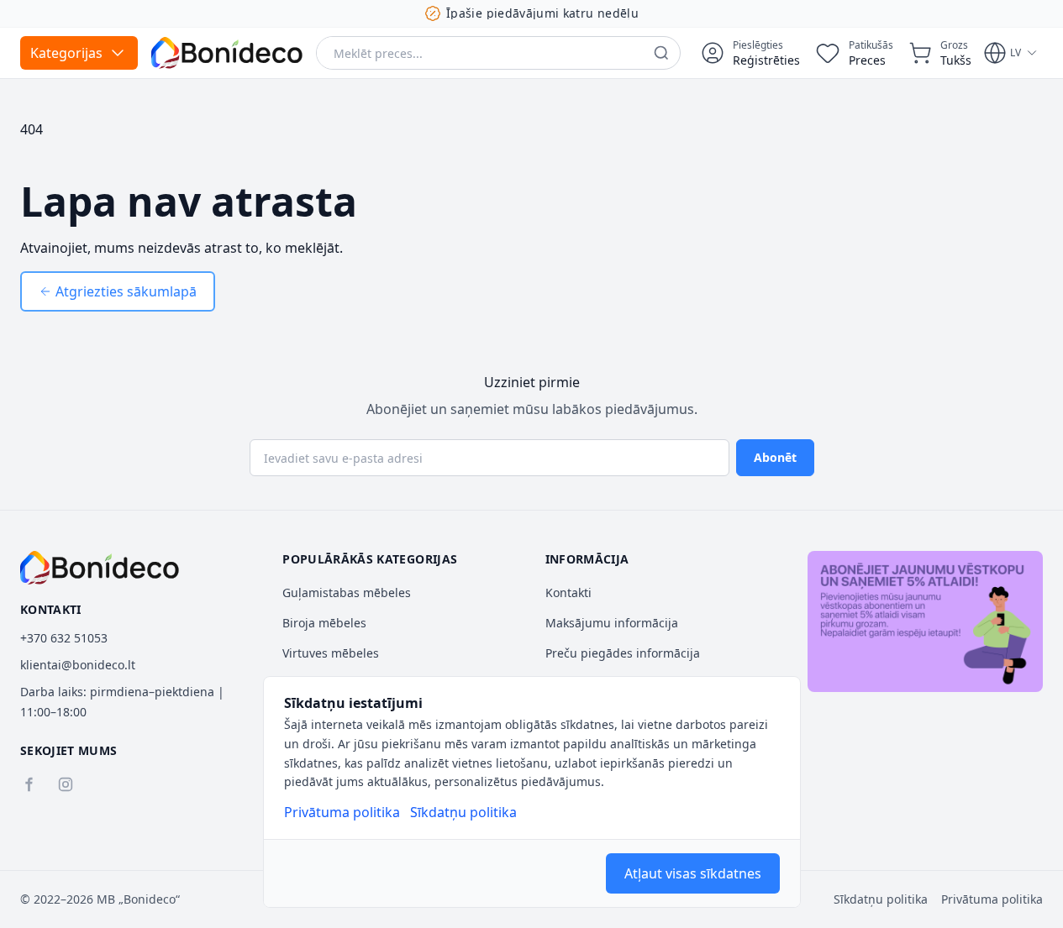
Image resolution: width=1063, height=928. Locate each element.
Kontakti (568, 592)
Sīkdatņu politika (463, 812)
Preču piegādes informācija (622, 653)
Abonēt (775, 457)
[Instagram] (65, 784)
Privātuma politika (342, 812)
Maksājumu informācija (611, 623)
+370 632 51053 (64, 638)
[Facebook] (28, 784)
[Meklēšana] (661, 52)
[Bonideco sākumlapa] (99, 568)
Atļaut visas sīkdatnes (692, 873)
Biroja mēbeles (324, 623)
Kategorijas (66, 53)
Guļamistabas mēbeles (346, 592)
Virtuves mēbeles (330, 653)
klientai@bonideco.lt (77, 665)
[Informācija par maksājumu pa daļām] (925, 621)
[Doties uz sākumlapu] (227, 53)
